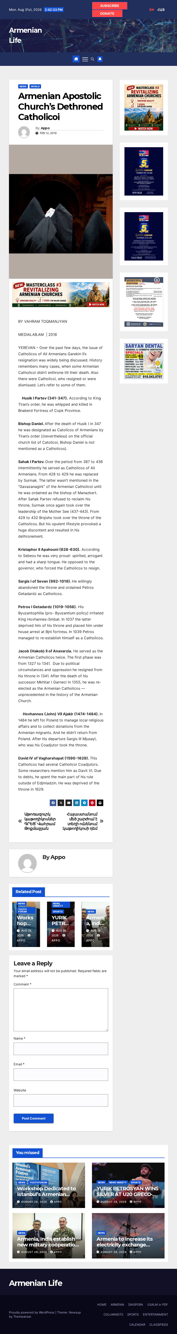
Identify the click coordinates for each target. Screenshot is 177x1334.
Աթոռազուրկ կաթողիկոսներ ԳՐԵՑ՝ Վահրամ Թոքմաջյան (40, 821)
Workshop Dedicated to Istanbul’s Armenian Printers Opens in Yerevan (48, 1194)
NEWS (23, 86)
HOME (101, 1304)
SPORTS (58, 911)
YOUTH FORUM (22, 910)
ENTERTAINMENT (155, 1314)
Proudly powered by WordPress (32, 1312)
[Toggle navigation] (85, 59)
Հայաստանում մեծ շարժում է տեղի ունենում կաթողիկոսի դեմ (80, 821)
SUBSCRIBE (109, 6)
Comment (22, 984)
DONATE (107, 13)
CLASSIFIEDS (158, 1324)
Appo (45, 128)
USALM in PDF (157, 1304)
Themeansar (22, 1316)
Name (19, 1038)
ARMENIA (117, 1304)
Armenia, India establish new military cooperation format (47, 1244)
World (35, 86)
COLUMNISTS (113, 1314)
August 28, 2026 (34, 1201)
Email (19, 1064)
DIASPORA (135, 1304)
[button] (92, 59)
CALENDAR (137, 1324)
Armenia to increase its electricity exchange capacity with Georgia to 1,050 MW (126, 1247)
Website (20, 1090)
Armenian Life (35, 1283)
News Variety (58, 904)
